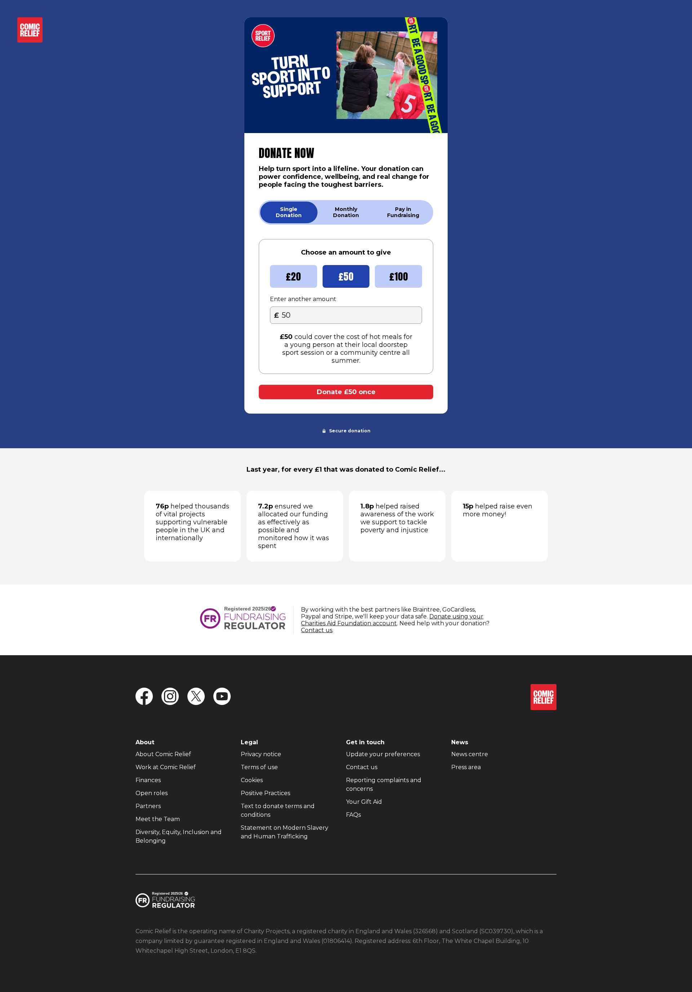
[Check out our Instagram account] (170, 697)
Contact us (316, 630)
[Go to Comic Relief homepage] (30, 38)
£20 (293, 276)
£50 (346, 276)
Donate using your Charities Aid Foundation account (392, 620)
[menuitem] (163, 754)
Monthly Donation (346, 212)
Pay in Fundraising (403, 212)
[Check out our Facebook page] (144, 697)
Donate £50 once (346, 392)
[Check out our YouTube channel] (222, 697)
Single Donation (289, 212)
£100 (398, 276)
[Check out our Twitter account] (196, 697)
